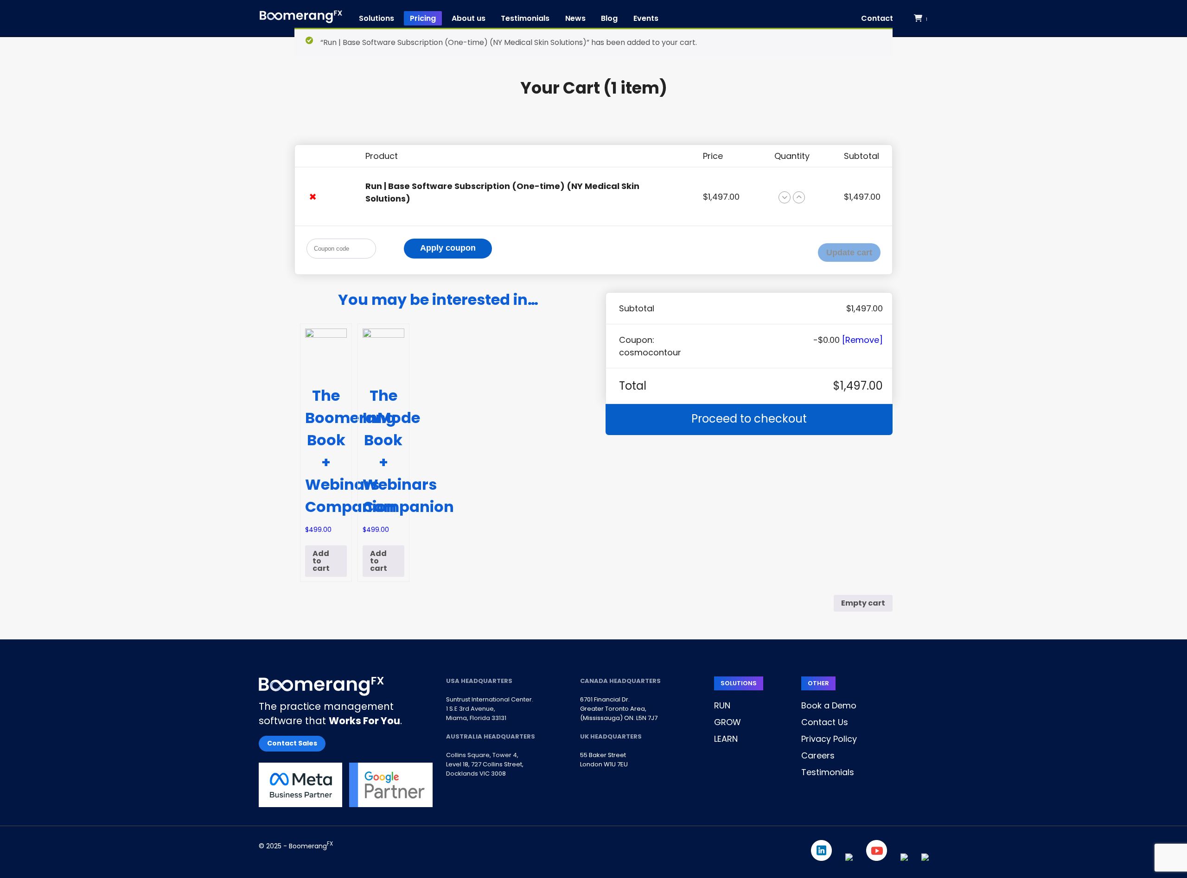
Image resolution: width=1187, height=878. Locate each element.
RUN (722, 705)
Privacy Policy (829, 739)
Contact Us (824, 722)
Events (645, 18)
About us (468, 18)
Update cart (849, 252)
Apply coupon (448, 248)
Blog (609, 18)
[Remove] (862, 340)
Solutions (376, 18)
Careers (818, 755)
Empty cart (863, 603)
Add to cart (321, 561)
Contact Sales (292, 743)
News (575, 18)
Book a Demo (828, 705)
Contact (877, 18)
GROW (727, 722)
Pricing (423, 18)
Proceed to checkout (749, 418)
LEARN (726, 739)
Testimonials (525, 18)
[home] (301, 18)
